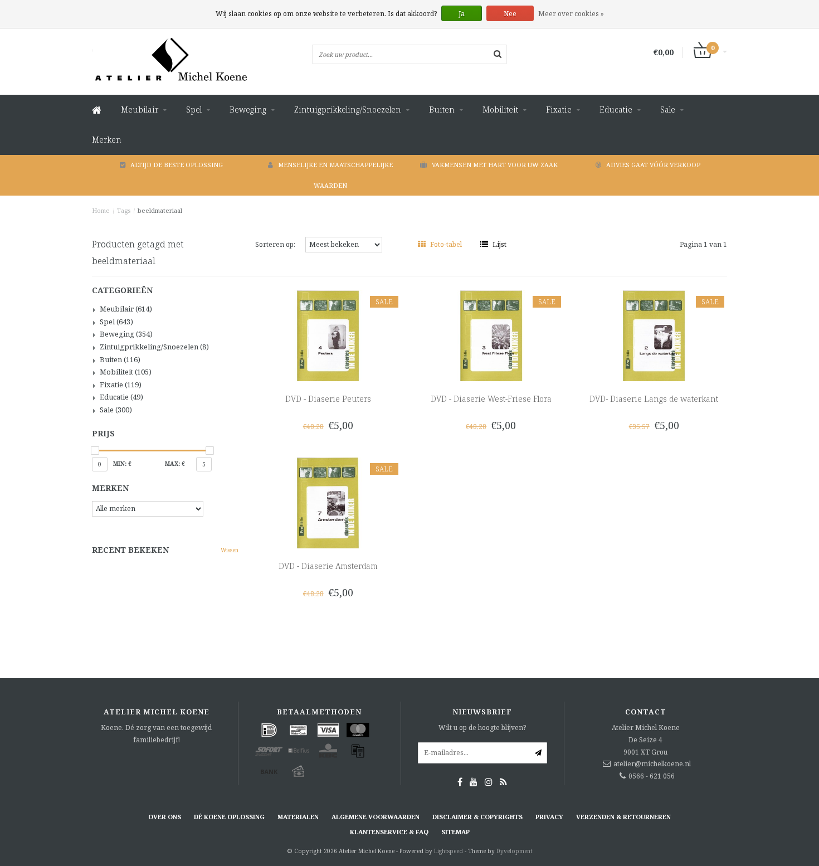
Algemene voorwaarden (376, 817)
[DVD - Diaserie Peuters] (328, 335)
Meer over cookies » (571, 13)
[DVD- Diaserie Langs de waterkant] (654, 335)
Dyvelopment (514, 851)
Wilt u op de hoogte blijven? (482, 727)
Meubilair (139, 109)
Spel (194, 109)
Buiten (442, 109)
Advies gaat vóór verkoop (653, 164)
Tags (123, 210)
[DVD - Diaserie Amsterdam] (328, 502)
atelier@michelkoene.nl (652, 763)
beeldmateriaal (160, 210)
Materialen (298, 817)
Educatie (615, 109)
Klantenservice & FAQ (389, 832)
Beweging (248, 109)
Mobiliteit (500, 109)
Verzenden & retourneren (623, 817)
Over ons (164, 817)
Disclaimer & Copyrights (477, 817)
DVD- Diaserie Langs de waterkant (653, 398)
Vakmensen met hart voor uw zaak (495, 164)
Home (101, 210)
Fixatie (559, 109)
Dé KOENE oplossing (229, 817)
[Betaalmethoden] (269, 730)
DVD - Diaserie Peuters (328, 398)
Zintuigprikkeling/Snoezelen (347, 109)
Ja (462, 13)
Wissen (229, 550)
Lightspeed (448, 851)
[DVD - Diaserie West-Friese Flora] (491, 335)
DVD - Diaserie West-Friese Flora (491, 398)
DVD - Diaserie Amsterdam (328, 566)
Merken (106, 139)
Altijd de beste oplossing (176, 164)
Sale (667, 109)
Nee (510, 13)
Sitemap (455, 832)
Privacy (549, 817)
